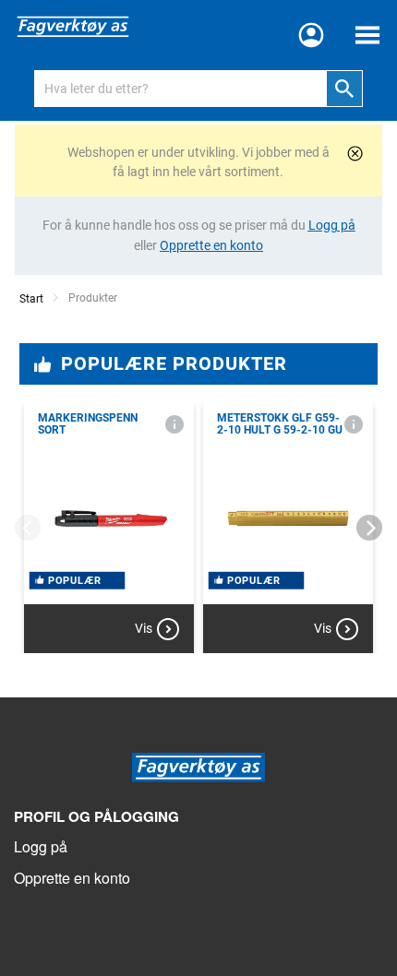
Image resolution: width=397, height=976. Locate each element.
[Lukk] (355, 153)
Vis (143, 628)
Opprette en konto (72, 877)
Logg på (40, 846)
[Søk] (344, 88)
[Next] (369, 528)
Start (31, 298)
